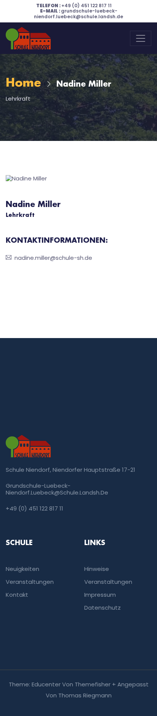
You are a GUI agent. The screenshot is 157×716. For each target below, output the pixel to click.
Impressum (100, 595)
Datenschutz (102, 608)
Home (23, 83)
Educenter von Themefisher (71, 684)
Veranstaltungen (30, 582)
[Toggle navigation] (140, 38)
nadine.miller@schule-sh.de (53, 258)
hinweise (96, 569)
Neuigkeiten (22, 569)
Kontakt (17, 595)
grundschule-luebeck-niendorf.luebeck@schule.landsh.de (78, 13)
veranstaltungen (108, 582)
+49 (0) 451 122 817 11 (74, 5)
